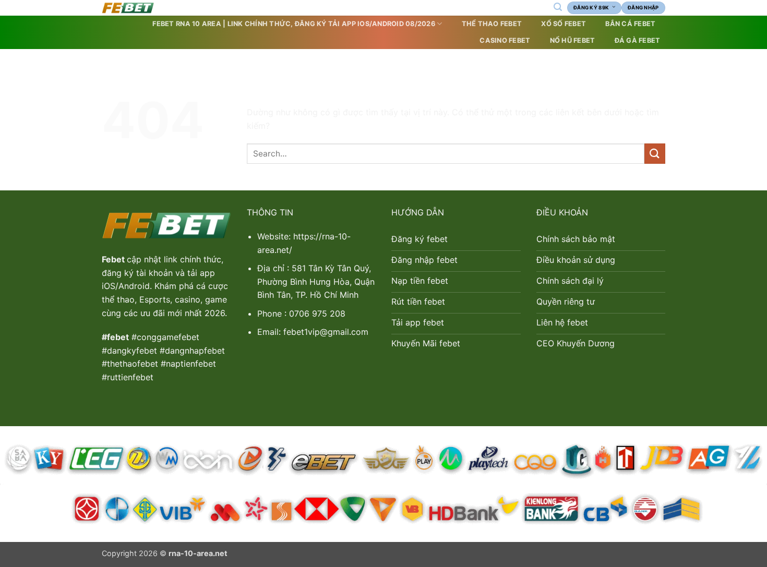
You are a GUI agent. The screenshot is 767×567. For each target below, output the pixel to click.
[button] (557, 7)
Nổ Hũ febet (572, 40)
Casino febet (505, 40)
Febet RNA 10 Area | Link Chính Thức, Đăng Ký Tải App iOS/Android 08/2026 (293, 24)
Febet (114, 259)
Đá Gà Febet (638, 40)
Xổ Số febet (563, 24)
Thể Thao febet (492, 24)
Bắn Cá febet (630, 24)
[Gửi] (654, 153)
